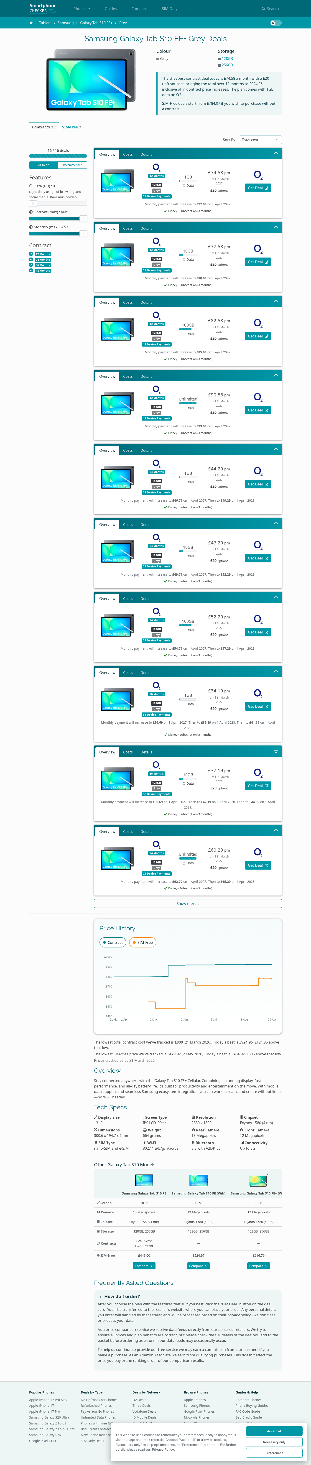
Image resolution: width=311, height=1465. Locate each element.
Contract (115, 942)
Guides (111, 8)
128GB (227, 58)
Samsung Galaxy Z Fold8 (47, 1423)
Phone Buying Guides (252, 1405)
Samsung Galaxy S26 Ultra (49, 1417)
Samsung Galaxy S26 (45, 1435)
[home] (31, 22)
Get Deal (256, 187)
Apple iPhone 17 (41, 1405)
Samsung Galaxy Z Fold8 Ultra (52, 1429)
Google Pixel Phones (199, 1411)
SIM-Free (145, 942)
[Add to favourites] (276, 153)
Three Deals (142, 1405)
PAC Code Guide (248, 1411)
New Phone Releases (96, 1435)
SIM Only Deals (92, 1441)
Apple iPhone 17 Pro (44, 1411)
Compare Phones (249, 1400)
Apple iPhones (195, 1400)
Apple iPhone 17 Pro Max (48, 1400)
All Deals (43, 165)
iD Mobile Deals (144, 1417)
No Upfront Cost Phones (99, 1400)
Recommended (72, 165)
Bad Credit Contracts (96, 1429)
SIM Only (169, 8)
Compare (139, 8)
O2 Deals (139, 1400)
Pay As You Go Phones (97, 1411)
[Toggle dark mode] (276, 23)
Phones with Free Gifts (98, 1423)
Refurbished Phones (96, 1405)
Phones (80, 8)
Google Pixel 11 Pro (43, 1441)
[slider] (33, 203)
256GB (227, 64)
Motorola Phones (197, 1417)
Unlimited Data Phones (98, 1417)
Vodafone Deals (144, 1411)
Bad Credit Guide (249, 1417)
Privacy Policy (163, 1449)
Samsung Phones (197, 1405)
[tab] (44, 127)
